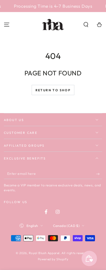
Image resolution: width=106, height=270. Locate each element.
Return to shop (53, 90)
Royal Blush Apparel (44, 253)
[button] (86, 24)
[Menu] (6, 24)
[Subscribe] (99, 173)
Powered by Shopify (53, 259)
